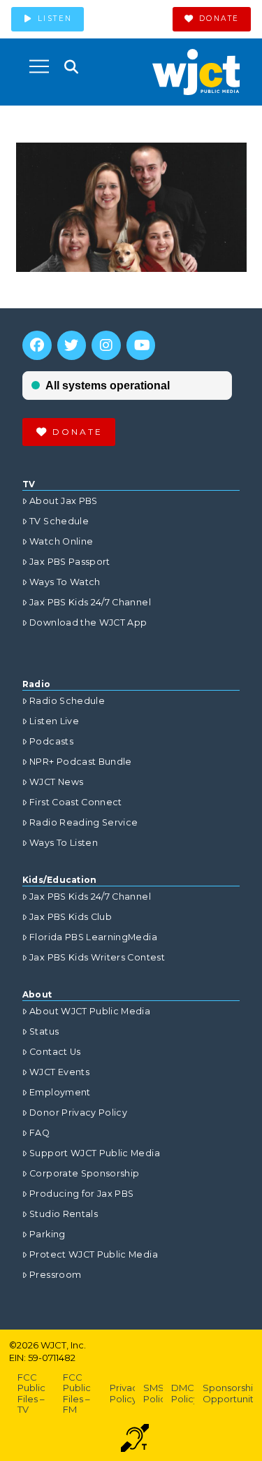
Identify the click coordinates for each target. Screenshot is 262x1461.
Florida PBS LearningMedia (93, 937)
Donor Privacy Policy (78, 1112)
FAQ (39, 1133)
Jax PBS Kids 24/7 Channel (90, 602)
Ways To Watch (65, 582)
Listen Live (54, 721)
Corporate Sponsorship (84, 1173)
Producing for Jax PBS (81, 1193)
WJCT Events (59, 1072)
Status (44, 1031)
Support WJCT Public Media (94, 1153)
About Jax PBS (63, 501)
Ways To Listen (63, 842)
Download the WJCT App (88, 622)
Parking (47, 1234)
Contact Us (55, 1051)
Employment (60, 1092)
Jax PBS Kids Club (70, 917)
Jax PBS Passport (69, 561)
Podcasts (51, 741)
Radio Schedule (67, 701)
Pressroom (55, 1274)
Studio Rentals (63, 1214)
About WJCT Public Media (89, 1011)
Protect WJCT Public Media (93, 1254)
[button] (39, 66)
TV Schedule (59, 521)
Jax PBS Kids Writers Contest (97, 957)
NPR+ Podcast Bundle (80, 761)
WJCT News (56, 782)
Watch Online (61, 541)
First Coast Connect (75, 802)
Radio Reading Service (83, 822)
